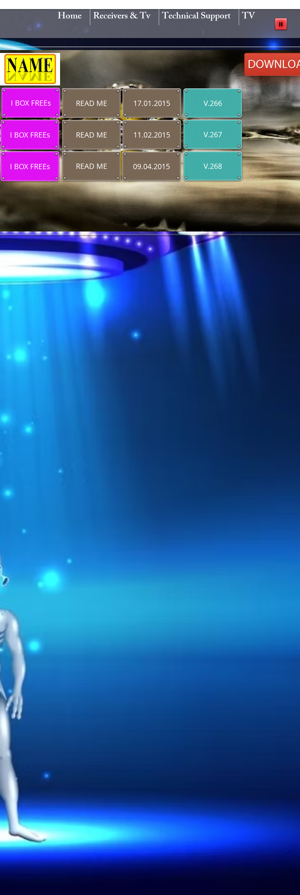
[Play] (281, 24)
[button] (30, 103)
